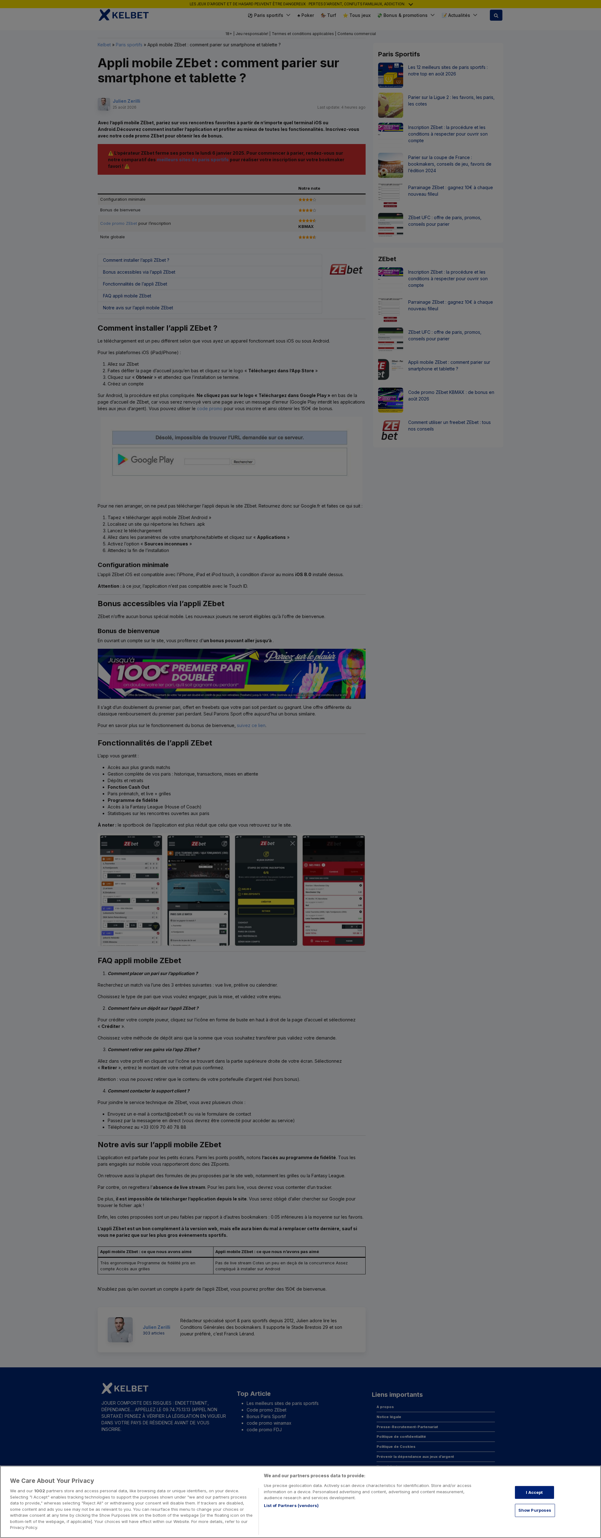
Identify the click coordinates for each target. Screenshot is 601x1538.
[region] (300, 1502)
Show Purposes (535, 1510)
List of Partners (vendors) (291, 1505)
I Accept (534, 1492)
